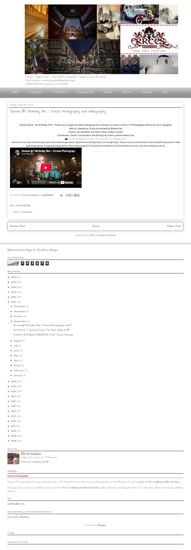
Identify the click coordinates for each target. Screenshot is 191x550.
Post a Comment (23, 212)
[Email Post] (61, 195)
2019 (14, 386)
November (20, 311)
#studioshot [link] (142, 142)
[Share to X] (72, 195)
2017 (14, 396)
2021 (14, 302)
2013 (14, 416)
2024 (14, 287)
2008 (14, 441)
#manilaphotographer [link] (162, 142)
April (17, 360)
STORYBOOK (59, 93)
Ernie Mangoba (32, 454)
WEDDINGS (35, 93)
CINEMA (127, 93)
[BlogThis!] (69, 195)
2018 (14, 391)
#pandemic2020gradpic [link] (89, 142)
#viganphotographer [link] (56, 145)
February (19, 370)
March (17, 366)
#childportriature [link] (129, 145)
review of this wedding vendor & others (159, 482)
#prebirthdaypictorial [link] (152, 145)
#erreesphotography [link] (38, 142)
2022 (14, 297)
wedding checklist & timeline (84, 488)
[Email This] (67, 195)
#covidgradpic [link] (111, 142)
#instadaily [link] (95, 145)
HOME (15, 93)
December (20, 306)
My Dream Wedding (18, 517)
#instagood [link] (81, 145)
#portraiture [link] (127, 142)
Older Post (174, 226)
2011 (13, 426)
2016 (14, 401)
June (16, 351)
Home (96, 226)
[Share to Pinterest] (78, 195)
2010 (14, 431)
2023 (14, 292)
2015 (14, 406)
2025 (14, 282)
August (18, 341)
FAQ (164, 93)
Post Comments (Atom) (103, 235)
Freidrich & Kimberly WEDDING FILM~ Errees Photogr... (43, 335)
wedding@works (16, 504)
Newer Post (17, 226)
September (20, 321)
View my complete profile (35, 462)
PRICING (108, 93)
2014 (14, 411)
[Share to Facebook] (75, 195)
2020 (14, 381)
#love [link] (71, 145)
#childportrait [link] (110, 145)
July (16, 346)
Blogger (102, 525)
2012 (14, 421)
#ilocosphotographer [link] (63, 142)
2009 (14, 436)
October (19, 316)
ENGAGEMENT (85, 93)
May (16, 356)
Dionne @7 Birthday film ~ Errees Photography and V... (43, 325)
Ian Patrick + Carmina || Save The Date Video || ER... (42, 330)
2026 (14, 277)
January (18, 375)
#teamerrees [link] (19, 142)
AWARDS (147, 93)
